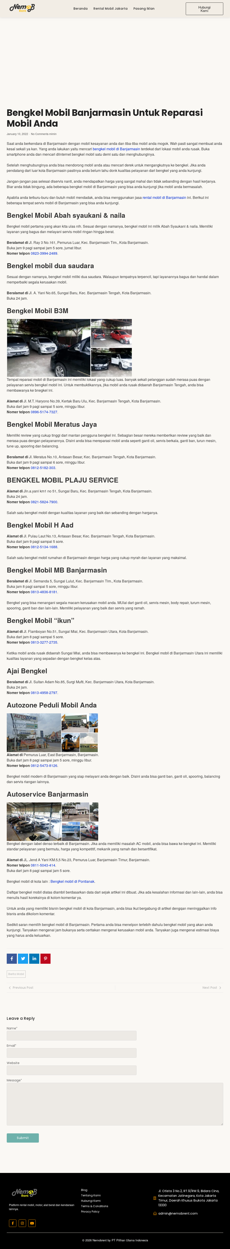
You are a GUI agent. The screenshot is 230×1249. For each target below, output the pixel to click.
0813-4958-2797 (44, 692)
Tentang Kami (91, 1195)
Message (14, 1080)
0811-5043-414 (43, 865)
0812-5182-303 (43, 467)
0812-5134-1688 (44, 546)
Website (13, 1063)
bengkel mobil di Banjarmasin (116, 148)
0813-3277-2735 (44, 642)
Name (12, 1028)
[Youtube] (32, 1223)
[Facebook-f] (12, 1223)
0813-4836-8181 (44, 591)
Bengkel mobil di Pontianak (72, 881)
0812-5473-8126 (44, 765)
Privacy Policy (90, 1211)
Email (11, 1045)
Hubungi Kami (91, 1201)
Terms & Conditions (94, 1206)
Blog (84, 1190)
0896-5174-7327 (44, 411)
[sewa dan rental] (22, 8)
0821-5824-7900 (44, 501)
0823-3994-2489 (44, 253)
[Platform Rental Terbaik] (24, 1193)
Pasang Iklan (144, 8)
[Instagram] (22, 1223)
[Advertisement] (115, 51)
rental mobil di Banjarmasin (164, 197)
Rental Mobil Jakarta (110, 8)
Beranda (80, 8)
